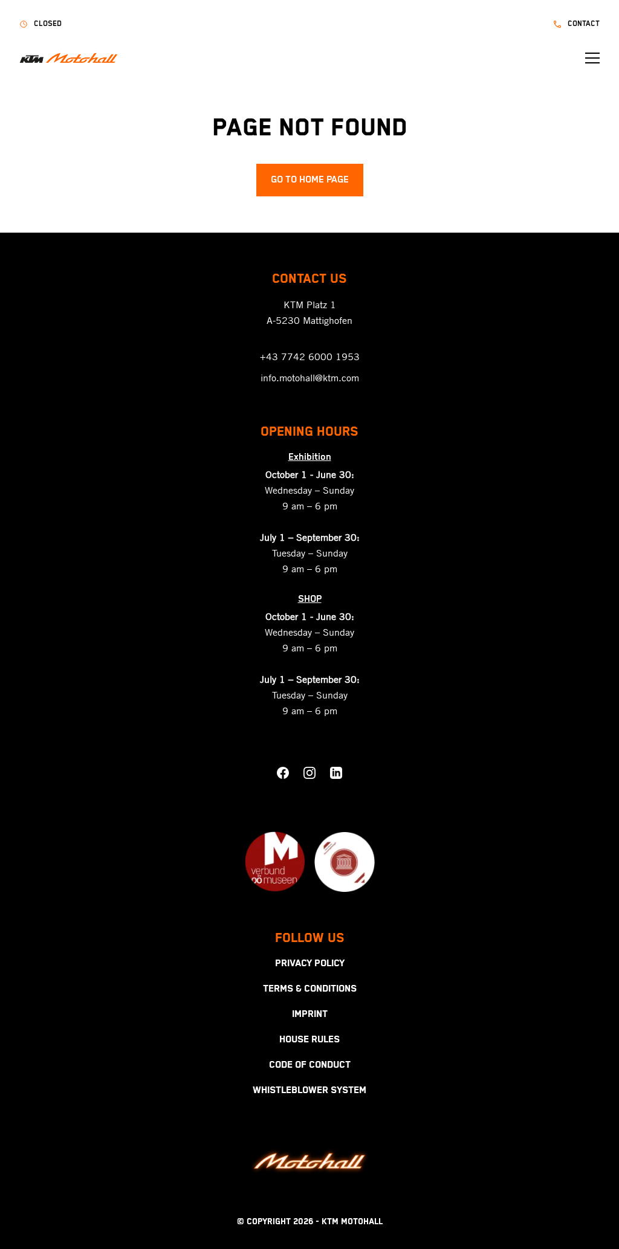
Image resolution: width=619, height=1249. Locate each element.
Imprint (310, 1014)
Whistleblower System (309, 1090)
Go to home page (310, 180)
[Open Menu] (592, 58)
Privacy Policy (310, 963)
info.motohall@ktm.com (310, 378)
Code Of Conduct (310, 1065)
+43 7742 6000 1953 (310, 356)
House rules (309, 1039)
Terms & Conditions (310, 989)
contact (584, 23)
